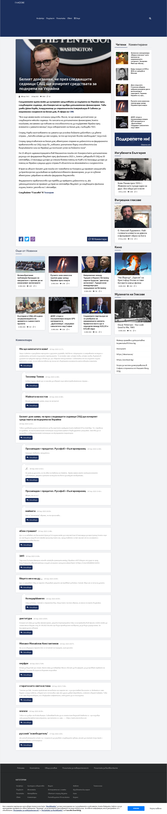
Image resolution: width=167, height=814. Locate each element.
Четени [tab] (121, 44)
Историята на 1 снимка (57, 790)
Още (78, 18)
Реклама (20, 768)
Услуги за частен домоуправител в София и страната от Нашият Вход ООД (133, 368)
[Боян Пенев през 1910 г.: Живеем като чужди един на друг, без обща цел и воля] (133, 169)
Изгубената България (130, 152)
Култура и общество (36, 786)
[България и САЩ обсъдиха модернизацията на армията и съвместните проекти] (30, 305)
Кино (118, 247)
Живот (76, 786)
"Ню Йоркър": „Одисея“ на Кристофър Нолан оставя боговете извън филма (131, 280)
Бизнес (75, 797)
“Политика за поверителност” (26, 810)
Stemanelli (121, 348)
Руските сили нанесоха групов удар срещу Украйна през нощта (61, 277)
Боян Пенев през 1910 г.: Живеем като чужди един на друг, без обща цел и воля (132, 186)
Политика (60, 18)
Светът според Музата (57, 793)
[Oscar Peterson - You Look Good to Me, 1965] (133, 311)
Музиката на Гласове (130, 294)
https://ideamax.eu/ (125, 354)
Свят (69, 18)
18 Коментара (98, 239)
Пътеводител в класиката (58, 797)
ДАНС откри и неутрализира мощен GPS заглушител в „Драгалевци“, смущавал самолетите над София (62, 321)
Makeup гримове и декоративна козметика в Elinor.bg (131, 342)
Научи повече (155, 808)
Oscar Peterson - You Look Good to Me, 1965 (131, 326)
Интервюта (32, 793)
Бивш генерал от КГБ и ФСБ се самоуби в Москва (140, 71)
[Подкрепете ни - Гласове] (133, 139)
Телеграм (49, 192)
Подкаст (50, 18)
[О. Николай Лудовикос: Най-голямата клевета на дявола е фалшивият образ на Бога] (133, 216)
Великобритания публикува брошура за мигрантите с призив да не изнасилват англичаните (30, 279)
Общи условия (51, 768)
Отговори (27, 365)
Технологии (97, 786)
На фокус (40, 18)
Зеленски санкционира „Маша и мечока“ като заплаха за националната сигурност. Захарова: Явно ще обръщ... (140, 58)
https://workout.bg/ (125, 359)
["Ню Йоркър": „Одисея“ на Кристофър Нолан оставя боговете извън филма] (133, 264)
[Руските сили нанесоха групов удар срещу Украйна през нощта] (63, 264)
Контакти (34, 768)
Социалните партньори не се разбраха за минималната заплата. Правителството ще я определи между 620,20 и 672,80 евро (96, 322)
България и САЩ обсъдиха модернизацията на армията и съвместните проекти (30, 320)
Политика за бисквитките (106, 768)
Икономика (32, 790)
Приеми (136, 808)
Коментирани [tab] (138, 44)
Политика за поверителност (75, 768)
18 (49, 97)
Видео (50, 786)
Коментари (32, 797)
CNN (72, 111)
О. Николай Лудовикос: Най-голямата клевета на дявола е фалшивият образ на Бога (132, 233)
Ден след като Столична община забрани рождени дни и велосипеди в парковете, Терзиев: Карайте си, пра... (140, 90)
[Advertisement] (115, 18)
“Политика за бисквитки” (52, 810)
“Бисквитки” (51, 806)
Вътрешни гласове (128, 200)
